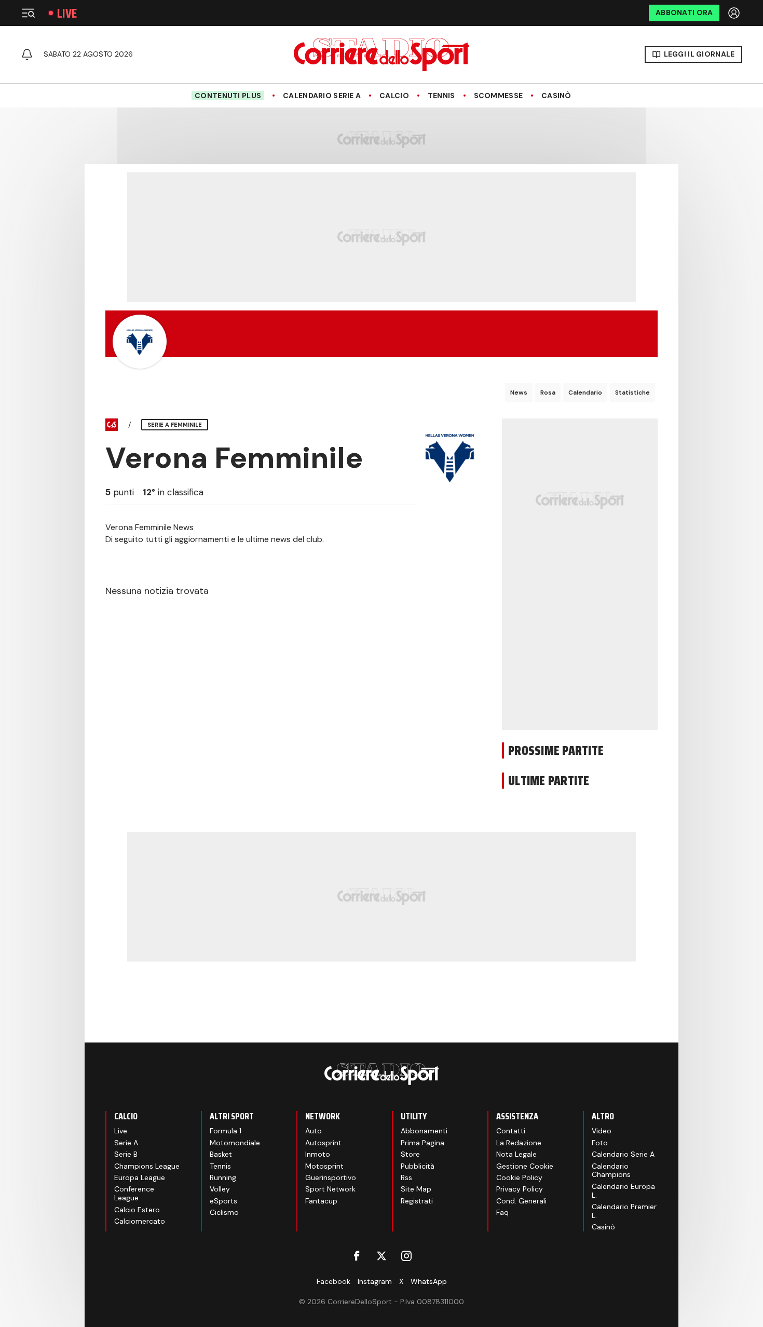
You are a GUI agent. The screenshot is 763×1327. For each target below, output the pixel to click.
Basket (221, 1154)
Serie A (126, 1142)
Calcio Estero (137, 1209)
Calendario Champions (611, 1170)
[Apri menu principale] (28, 13)
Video (601, 1130)
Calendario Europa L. (623, 1191)
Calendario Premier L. (624, 1211)
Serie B (126, 1154)
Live (67, 13)
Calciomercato (139, 1221)
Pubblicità (417, 1166)
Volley (220, 1189)
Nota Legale (516, 1154)
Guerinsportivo (330, 1177)
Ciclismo (224, 1212)
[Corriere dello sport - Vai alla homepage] (381, 54)
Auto (313, 1130)
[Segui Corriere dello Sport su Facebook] (356, 1256)
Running (223, 1177)
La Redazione (518, 1142)
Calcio (394, 95)
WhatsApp (429, 1281)
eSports (223, 1201)
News (518, 392)
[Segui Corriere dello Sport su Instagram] (406, 1256)
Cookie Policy (519, 1177)
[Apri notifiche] (27, 54)
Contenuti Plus (228, 95)
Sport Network (330, 1189)
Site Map (416, 1189)
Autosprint (323, 1142)
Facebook (333, 1281)
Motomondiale (235, 1142)
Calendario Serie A (322, 95)
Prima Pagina (422, 1142)
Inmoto (317, 1154)
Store (410, 1154)
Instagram (375, 1281)
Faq (502, 1212)
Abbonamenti (424, 1130)
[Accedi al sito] (735, 13)
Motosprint (324, 1166)
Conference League (134, 1193)
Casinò (556, 95)
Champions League (147, 1166)
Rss (406, 1177)
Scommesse (498, 95)
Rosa (547, 392)
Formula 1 (225, 1130)
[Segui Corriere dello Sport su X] (381, 1256)
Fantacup (321, 1201)
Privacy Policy (519, 1189)
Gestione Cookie (524, 1166)
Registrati (417, 1201)
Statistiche (632, 392)
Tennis (441, 95)
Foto (600, 1142)
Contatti (510, 1130)
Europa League (139, 1177)
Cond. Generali (521, 1201)
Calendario (585, 392)
